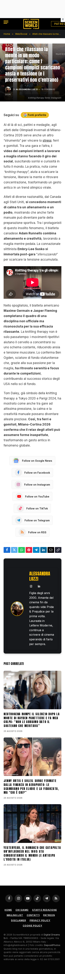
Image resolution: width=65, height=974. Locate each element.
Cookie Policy (32, 925)
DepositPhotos (52, 945)
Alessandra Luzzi (27, 89)
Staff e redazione (44, 910)
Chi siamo (22, 910)
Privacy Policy (40, 920)
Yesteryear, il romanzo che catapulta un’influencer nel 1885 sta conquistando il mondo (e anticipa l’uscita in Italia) (32, 853)
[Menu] (6, 22)
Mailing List (15, 915)
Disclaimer (18, 920)
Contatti (33, 915)
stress (47, 140)
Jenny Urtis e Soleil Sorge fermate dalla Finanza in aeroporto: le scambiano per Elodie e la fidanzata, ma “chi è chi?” (31, 787)
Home (8, 910)
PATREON (49, 915)
